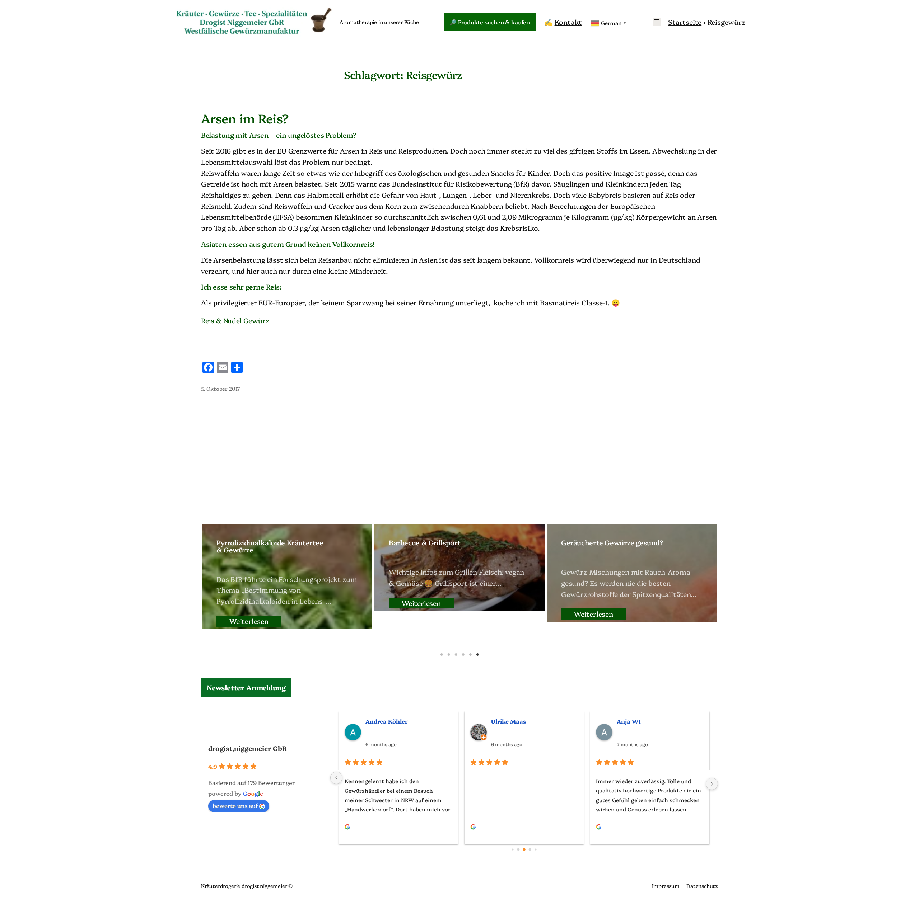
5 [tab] (470, 654)
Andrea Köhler (386, 721)
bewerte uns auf (235, 805)
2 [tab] (448, 654)
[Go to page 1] (518, 849)
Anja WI (629, 721)
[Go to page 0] (512, 850)
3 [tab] (456, 654)
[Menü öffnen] (657, 22)
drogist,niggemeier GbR (247, 748)
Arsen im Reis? (245, 118)
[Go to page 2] (524, 849)
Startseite (684, 22)
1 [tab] (441, 654)
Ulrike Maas (508, 721)
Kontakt (568, 22)
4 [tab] (463, 654)
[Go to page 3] (530, 849)
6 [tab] (477, 654)
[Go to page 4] (535, 850)
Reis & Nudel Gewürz (235, 320)
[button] (246, 687)
